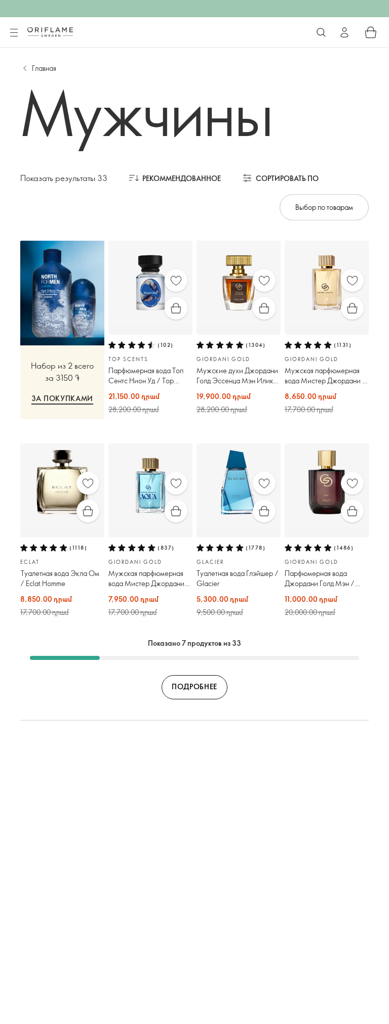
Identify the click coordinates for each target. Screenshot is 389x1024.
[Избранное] (176, 280)
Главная (44, 68)
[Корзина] (370, 32)
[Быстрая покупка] (176, 308)
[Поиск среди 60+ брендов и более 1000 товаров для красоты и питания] (321, 32)
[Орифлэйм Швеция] (50, 31)
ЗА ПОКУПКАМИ (62, 398)
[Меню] (14, 33)
